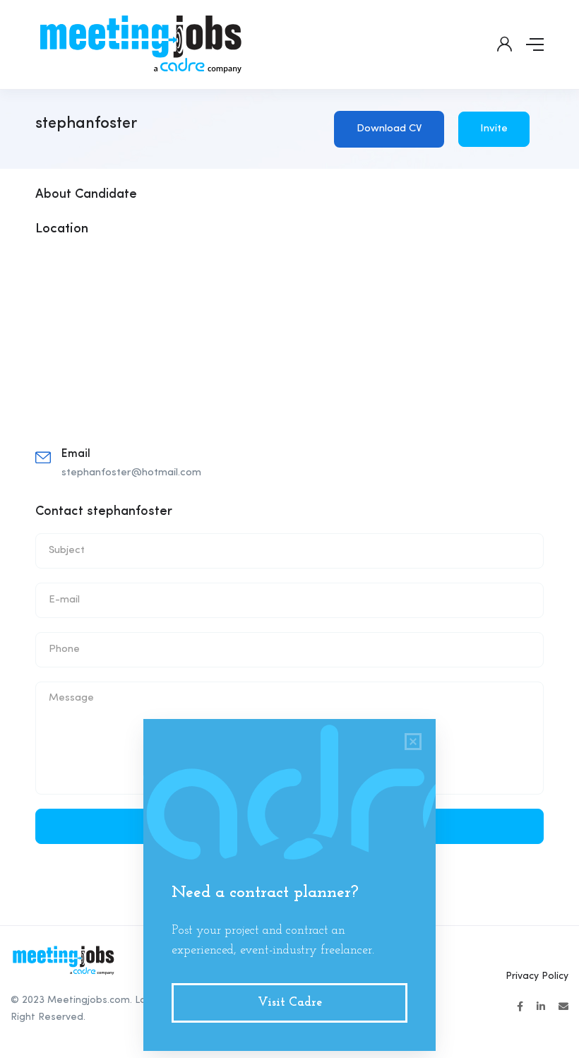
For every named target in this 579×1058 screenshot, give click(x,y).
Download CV (389, 129)
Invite (494, 129)
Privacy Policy (537, 976)
